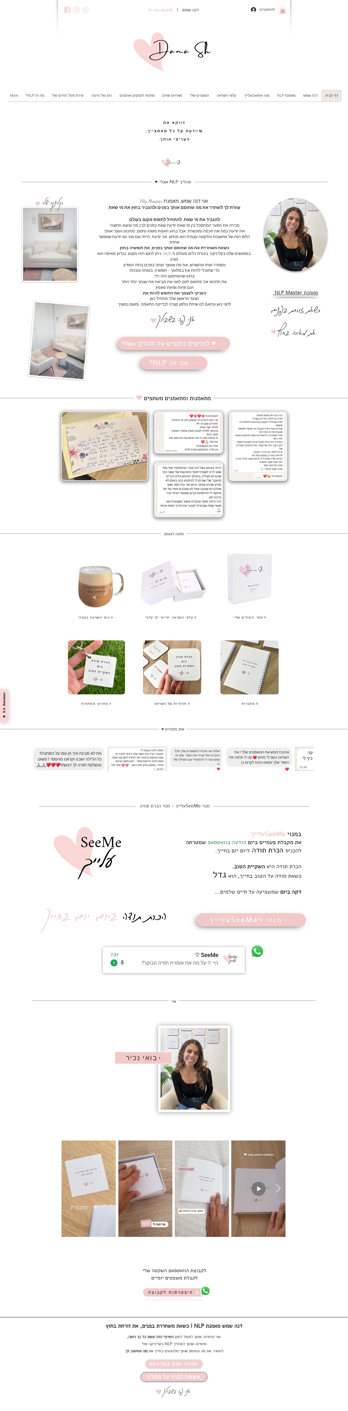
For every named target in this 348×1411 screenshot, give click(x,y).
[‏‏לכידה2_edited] (86, 10)
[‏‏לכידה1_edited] (76, 10)
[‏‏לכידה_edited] (67, 10)
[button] (282, 10)
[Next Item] (305, 759)
